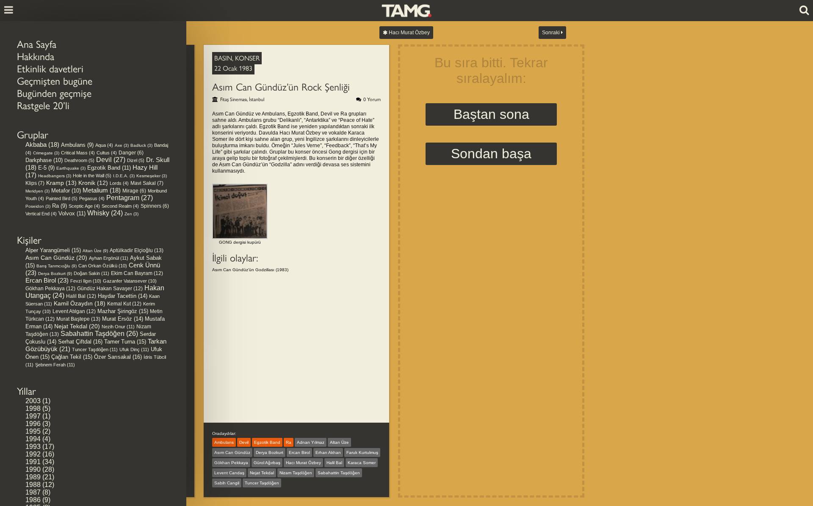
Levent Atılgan (74, 311)
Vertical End (41, 213)
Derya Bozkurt (55, 273)
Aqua (104, 145)
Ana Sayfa (36, 44)
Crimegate (46, 153)
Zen (131, 214)
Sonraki (551, 33)
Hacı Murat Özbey (408, 33)
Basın (223, 58)
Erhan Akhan (328, 452)
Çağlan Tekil (71, 357)
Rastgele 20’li (43, 105)
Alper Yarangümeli (53, 250)
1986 (33, 499)
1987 (33, 492)
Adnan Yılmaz (310, 442)
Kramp (61, 182)
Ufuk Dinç (134, 349)
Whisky (105, 213)
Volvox (72, 213)
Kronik (93, 183)
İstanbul (256, 99)
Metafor (66, 190)
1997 (33, 416)
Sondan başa (491, 153)
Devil (110, 159)
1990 (33, 469)
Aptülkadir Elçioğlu (136, 250)
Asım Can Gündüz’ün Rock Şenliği (281, 87)
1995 (33, 431)
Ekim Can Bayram (137, 273)
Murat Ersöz (122, 319)
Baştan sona (491, 114)
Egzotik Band (109, 168)
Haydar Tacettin (122, 296)
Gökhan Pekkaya (50, 288)
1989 (33, 477)
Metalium (102, 190)
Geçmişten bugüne (54, 81)
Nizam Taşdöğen (295, 472)
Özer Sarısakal (118, 357)
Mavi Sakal (146, 183)
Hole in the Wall (92, 175)
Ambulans (77, 145)
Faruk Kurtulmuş (362, 452)
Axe (122, 145)
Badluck (141, 145)
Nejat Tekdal (77, 326)
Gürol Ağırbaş (267, 462)
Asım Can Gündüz (56, 257)
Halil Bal (81, 296)
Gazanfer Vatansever (130, 280)
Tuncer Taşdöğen (95, 349)
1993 (33, 446)
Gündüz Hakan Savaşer (110, 288)
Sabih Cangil (226, 483)
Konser (247, 58)
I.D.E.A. (124, 175)
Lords (119, 183)
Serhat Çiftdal (80, 341)
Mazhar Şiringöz (122, 311)
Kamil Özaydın (79, 303)
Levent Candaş (229, 472)
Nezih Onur (118, 326)
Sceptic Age (84, 206)
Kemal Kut (124, 303)
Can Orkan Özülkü (102, 265)
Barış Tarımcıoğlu (56, 266)
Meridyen (37, 191)
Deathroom (79, 160)
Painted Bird (61, 198)
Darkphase (44, 160)
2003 (33, 400)
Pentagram (129, 197)
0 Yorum (372, 99)
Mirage (134, 190)
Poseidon (37, 206)
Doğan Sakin (91, 273)
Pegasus (92, 198)
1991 (33, 461)
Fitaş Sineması (233, 99)
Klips (34, 183)
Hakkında (35, 56)
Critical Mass (78, 152)
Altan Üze (95, 250)
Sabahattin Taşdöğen (99, 333)
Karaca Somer (362, 462)
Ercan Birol (47, 280)
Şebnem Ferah (55, 364)
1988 (33, 484)
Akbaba (42, 144)
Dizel (135, 160)
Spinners (155, 206)
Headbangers (54, 175)
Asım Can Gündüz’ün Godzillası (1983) (250, 269)
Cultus (107, 152)
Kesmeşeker (151, 175)
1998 (33, 408)
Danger (131, 152)
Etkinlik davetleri (50, 69)
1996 (33, 423)
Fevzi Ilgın (85, 280)
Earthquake (71, 168)
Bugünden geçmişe (54, 93)
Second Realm (120, 206)
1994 (33, 439)
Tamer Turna (125, 341)
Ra (59, 206)
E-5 (46, 168)
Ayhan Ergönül (108, 258)
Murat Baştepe (78, 319)
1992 (33, 454)
